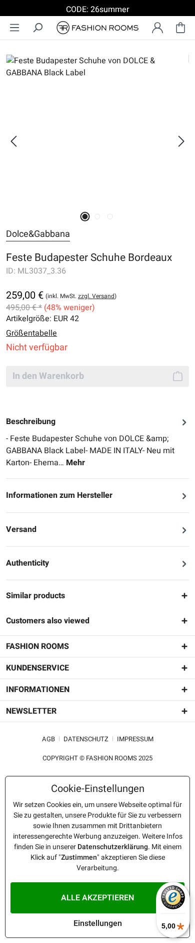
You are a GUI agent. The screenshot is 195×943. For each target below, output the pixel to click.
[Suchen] (37, 28)
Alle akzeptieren (97, 898)
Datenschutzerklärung (113, 847)
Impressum (135, 739)
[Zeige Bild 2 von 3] (97, 216)
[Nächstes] (181, 141)
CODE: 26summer (97, 10)
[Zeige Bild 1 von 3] (85, 216)
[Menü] (14, 28)
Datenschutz (86, 739)
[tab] (97, 442)
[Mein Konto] (157, 28)
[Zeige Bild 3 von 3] (109, 216)
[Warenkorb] (180, 28)
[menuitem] (14, 28)
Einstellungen (98, 923)
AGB (48, 739)
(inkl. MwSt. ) (81, 296)
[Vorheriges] (13, 141)
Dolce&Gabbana (38, 234)
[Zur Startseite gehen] (97, 28)
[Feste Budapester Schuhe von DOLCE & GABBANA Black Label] (97, 130)
